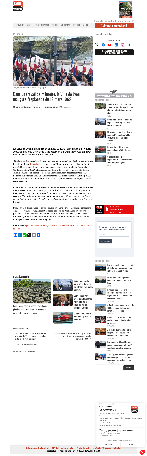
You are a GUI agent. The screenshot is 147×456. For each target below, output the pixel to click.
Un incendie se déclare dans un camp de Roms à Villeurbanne (83, 316)
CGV (53, 448)
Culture (55, 25)
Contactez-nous (31, 448)
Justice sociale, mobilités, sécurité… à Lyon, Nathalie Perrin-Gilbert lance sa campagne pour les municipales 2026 (72, 336)
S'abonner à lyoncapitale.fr (114, 25)
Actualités (20, 25)
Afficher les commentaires (27, 344)
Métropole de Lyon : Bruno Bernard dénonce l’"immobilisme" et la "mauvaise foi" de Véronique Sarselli (83, 301)
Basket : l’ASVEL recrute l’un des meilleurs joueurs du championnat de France (120, 320)
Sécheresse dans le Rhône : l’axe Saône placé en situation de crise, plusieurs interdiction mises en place (30, 309)
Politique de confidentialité (65, 448)
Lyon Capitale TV (98, 448)
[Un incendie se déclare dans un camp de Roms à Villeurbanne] (63, 322)
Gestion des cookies (84, 448)
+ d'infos (128, 367)
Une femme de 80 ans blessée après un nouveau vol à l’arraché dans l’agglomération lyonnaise (119, 345)
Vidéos (85, 25)
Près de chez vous (42, 25)
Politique (76, 25)
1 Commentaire (66, 107)
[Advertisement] (53, 127)
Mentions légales (44, 448)
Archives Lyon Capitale (113, 448)
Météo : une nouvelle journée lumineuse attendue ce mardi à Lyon (119, 280)
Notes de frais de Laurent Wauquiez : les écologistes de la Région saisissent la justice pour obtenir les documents (119, 294)
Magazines (119, 21)
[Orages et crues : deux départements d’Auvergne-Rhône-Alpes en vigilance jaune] (100, 159)
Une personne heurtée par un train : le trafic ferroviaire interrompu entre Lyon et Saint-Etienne (120, 268)
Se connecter (98, 21)
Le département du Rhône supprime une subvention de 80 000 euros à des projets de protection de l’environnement (31, 336)
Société (29, 25)
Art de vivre (65, 25)
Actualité (22, 328)
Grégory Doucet (36, 163)
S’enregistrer (109, 21)
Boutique (127, 21)
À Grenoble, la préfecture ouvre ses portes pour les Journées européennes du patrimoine (119, 332)
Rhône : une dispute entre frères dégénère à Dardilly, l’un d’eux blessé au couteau (83, 285)
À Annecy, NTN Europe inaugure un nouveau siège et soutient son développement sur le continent (120, 357)
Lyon (27, 328)
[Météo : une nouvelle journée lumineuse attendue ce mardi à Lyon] (100, 280)
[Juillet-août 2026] (125, 9)
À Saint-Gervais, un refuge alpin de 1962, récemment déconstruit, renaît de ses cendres (120, 308)
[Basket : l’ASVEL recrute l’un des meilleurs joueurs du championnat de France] (100, 320)
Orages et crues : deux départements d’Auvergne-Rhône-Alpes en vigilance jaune (120, 159)
